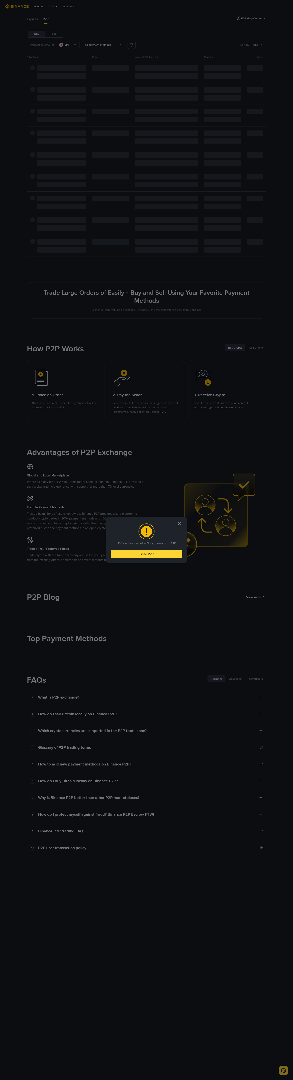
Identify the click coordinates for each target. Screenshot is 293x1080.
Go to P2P (147, 554)
